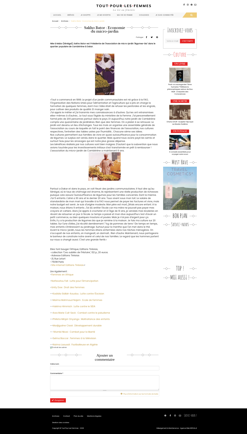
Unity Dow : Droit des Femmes (68, 287)
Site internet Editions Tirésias (68, 265)
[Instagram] (187, 4)
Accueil (57, 15)
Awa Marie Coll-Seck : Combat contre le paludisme (81, 312)
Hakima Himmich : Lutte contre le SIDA (74, 306)
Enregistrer (59, 400)
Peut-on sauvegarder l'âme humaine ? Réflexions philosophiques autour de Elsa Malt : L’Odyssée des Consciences (180, 89)
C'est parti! (187, 41)
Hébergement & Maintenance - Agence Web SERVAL (176, 428)
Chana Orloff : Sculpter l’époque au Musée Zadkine (180, 123)
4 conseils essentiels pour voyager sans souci (180, 153)
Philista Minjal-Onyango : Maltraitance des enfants (81, 319)
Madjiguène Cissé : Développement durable (77, 325)
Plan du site (78, 416)
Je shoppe (86, 15)
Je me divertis (104, 15)
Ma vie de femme (125, 15)
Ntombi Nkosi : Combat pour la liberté (74, 331)
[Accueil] (123, 7)
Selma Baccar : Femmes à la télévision (74, 338)
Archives (64, 21)
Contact (66, 416)
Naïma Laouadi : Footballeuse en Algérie (75, 344)
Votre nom (54, 364)
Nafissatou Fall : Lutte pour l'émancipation (74, 280)
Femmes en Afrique (62, 274)
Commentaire (56, 373)
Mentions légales (94, 416)
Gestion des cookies (60, 422)
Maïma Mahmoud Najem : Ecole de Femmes (77, 300)
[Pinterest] (191, 4)
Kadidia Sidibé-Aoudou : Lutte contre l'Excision (78, 293)
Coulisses (144, 15)
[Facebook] (184, 4)
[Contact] (195, 4)
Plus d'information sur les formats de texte (140, 394)
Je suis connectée (165, 15)
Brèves (71, 15)
